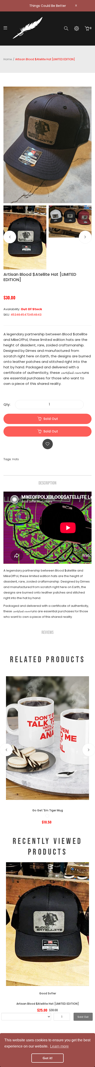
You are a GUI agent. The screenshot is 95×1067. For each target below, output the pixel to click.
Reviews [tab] (47, 632)
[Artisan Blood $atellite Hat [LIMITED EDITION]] (24, 237)
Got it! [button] (48, 1058)
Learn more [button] (59, 1046)
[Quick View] (60, 765)
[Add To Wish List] (47, 444)
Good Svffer (47, 993)
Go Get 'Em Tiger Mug (47, 810)
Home (7, 59)
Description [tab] (47, 483)
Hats (15, 459)
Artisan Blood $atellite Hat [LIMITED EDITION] (47, 1004)
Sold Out (50, 418)
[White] (47, 816)
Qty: (6, 404)
